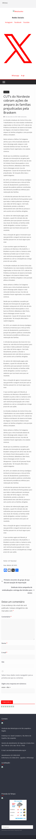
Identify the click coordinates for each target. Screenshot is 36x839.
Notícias (6, 92)
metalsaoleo (23, 117)
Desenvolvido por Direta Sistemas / (8, 830)
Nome (4, 643)
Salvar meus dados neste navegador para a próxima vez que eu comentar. (17, 676)
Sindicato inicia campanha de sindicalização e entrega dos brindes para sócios (17, 590)
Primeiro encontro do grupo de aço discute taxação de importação (17, 581)
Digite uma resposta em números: (14, 684)
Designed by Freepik (18, 830)
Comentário (6, 617)
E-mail (4, 652)
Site (3, 662)
